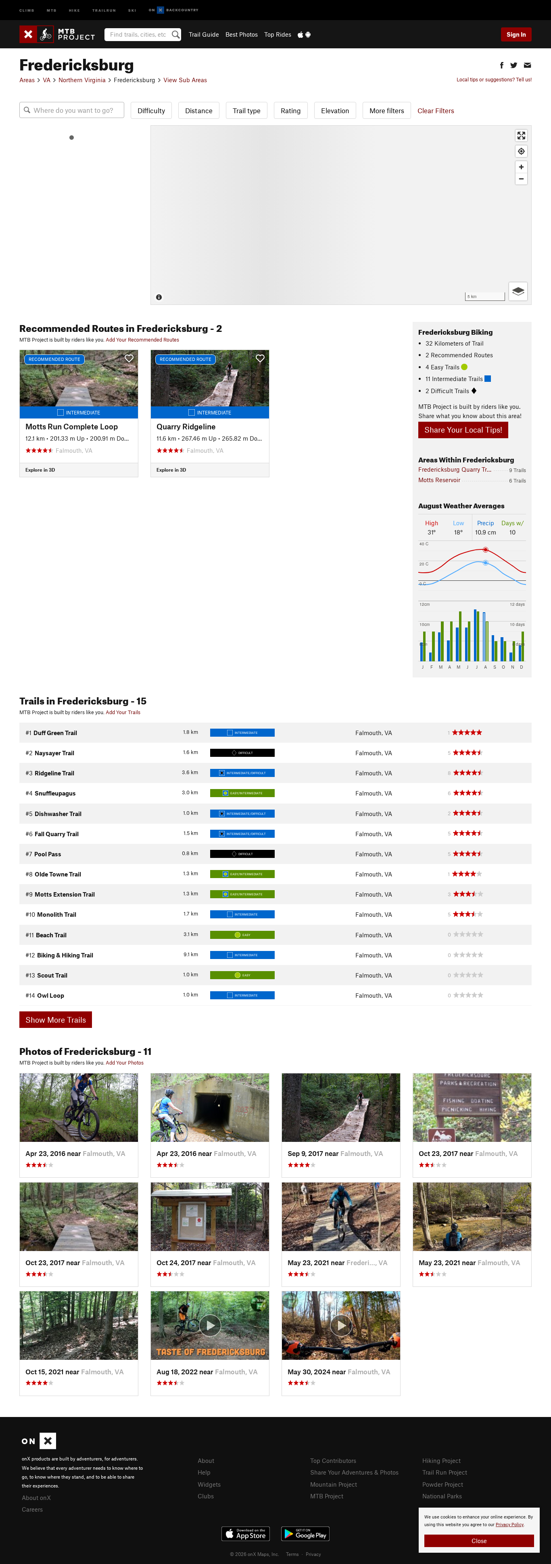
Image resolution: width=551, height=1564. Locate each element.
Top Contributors (333, 1460)
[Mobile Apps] (304, 34)
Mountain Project (333, 1484)
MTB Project (326, 1496)
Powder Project (442, 1484)
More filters (386, 110)
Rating (291, 110)
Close (479, 1540)
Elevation (335, 110)
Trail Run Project (444, 1472)
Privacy (313, 1554)
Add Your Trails (123, 712)
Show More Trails (55, 1019)
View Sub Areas (185, 79)
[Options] (518, 291)
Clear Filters (435, 110)
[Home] (61, 34)
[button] (502, 64)
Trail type (247, 110)
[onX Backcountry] (174, 10)
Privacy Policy (510, 1524)
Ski (132, 9)
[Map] (341, 215)
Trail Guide (204, 34)
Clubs (206, 1496)
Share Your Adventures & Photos (354, 1472)
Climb (27, 9)
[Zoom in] (521, 167)
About (206, 1460)
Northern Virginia (82, 79)
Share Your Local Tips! (463, 429)
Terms (292, 1554)
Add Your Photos (125, 1062)
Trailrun (104, 9)
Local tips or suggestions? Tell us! (494, 79)
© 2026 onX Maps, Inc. (254, 1554)
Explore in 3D (40, 469)
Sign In (516, 34)
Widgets (209, 1484)
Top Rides (277, 34)
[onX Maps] (39, 1446)
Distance (199, 110)
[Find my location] (521, 151)
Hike (74, 9)
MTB (52, 9)
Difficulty (151, 110)
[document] (479, 1530)
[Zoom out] (521, 178)
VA (46, 79)
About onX (36, 1497)
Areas (27, 79)
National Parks (442, 1496)
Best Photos (241, 34)
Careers (32, 1509)
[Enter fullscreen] (521, 135)
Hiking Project (441, 1460)
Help (204, 1472)
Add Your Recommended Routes (142, 339)
